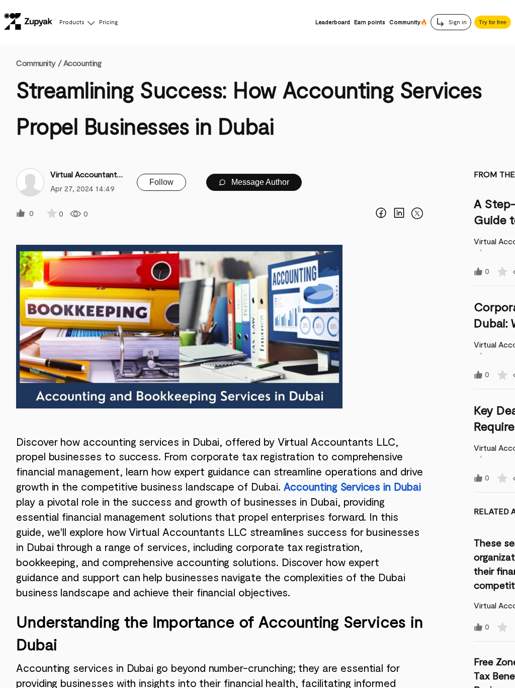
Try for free (492, 22)
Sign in (457, 22)
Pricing (108, 22)
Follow (161, 182)
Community (38, 62)
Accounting (82, 62)
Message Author (259, 182)
